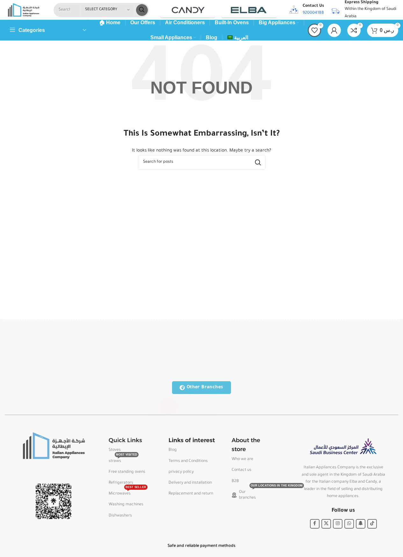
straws (123, 460)
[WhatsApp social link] (349, 524)
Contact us (241, 470)
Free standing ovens (127, 472)
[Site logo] (23, 10)
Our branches (257, 493)
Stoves (115, 450)
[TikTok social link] (372, 524)
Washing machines (126, 504)
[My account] (334, 30)
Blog (173, 450)
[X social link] (326, 524)
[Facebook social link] (315, 524)
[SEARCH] (142, 10)
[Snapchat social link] (360, 524)
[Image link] (53, 446)
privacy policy (181, 472)
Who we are (242, 459)
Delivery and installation (190, 483)
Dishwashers (120, 516)
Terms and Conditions (188, 461)
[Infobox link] (306, 10)
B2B (235, 481)
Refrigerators (121, 483)
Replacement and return (191, 494)
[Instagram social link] (337, 524)
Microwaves (127, 492)
